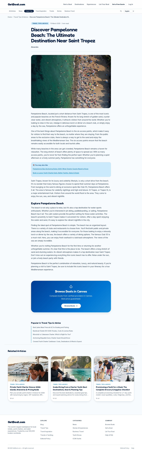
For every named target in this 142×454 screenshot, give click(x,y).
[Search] (121, 11)
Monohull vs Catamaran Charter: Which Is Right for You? (52, 334)
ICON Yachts (77, 438)
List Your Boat (104, 4)
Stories (59, 11)
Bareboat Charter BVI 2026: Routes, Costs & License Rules (53, 331)
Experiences (91, 4)
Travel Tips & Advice (21, 17)
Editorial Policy (45, 438)
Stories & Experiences (80, 428)
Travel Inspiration (41, 11)
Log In (130, 4)
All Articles (12, 11)
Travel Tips (29, 11)
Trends (51, 11)
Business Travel (70, 11)
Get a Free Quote (118, 4)
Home (10, 17)
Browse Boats (70, 306)
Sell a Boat (108, 428)
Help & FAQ (109, 435)
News (20, 11)
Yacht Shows (77, 435)
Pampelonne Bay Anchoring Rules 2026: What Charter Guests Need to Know (60, 169)
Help (132, 448)
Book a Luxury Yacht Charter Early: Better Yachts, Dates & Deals (56, 173)
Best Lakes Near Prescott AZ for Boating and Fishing (51, 327)
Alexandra (34, 47)
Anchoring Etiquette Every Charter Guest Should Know (51, 338)
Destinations (79, 4)
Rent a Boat (67, 4)
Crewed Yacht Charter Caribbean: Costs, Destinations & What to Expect (57, 341)
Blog (42, 424)
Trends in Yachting (46, 435)
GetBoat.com (16, 4)
